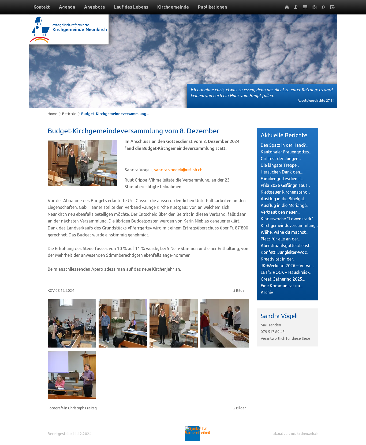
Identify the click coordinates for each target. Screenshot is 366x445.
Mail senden (271, 325)
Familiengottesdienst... (282, 178)
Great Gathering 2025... (283, 279)
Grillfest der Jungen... (281, 158)
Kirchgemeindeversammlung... (287, 225)
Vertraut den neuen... (280, 212)
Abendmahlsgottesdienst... (286, 245)
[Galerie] (314, 7)
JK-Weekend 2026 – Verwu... (287, 265)
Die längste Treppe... (280, 165)
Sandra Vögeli (279, 315)
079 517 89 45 (273, 332)
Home (52, 114)
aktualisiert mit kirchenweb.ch (295, 433)
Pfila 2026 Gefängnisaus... (285, 185)
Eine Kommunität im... (281, 286)
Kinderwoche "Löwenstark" (287, 219)
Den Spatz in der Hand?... (284, 145)
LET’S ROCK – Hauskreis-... (286, 272)
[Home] (287, 7)
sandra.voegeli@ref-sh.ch (178, 169)
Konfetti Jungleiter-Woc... (285, 252)
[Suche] (323, 7)
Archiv (267, 292)
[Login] (332, 7)
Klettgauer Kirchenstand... (285, 192)
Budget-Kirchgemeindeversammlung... (115, 114)
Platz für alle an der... (280, 239)
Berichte (69, 114)
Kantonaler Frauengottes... (286, 152)
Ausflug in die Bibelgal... (283, 199)
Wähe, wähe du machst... (284, 232)
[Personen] (296, 7)
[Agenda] (305, 7)
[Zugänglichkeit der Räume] (197, 433)
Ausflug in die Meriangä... (285, 205)
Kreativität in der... (278, 259)
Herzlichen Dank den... (281, 172)
